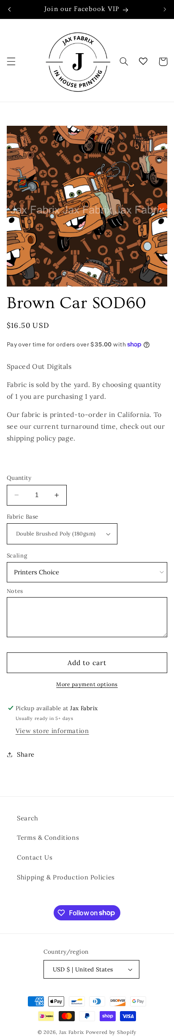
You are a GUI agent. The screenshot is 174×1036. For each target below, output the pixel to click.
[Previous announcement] (9, 9)
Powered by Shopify (111, 1032)
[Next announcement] (164, 9)
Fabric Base (22, 516)
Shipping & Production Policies (66, 877)
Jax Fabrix (71, 1032)
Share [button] (26, 754)
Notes (15, 591)
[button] (11, 61)
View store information (52, 731)
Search (27, 818)
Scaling (17, 555)
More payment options (87, 684)
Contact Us (34, 857)
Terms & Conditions (48, 837)
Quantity (19, 477)
